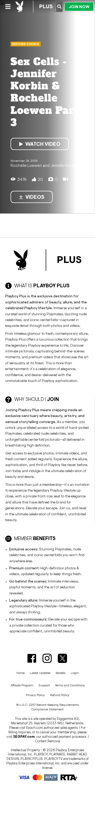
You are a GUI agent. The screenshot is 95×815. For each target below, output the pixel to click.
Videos (34, 197)
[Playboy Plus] (34, 6)
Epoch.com (34, 727)
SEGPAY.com (24, 736)
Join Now (79, 7)
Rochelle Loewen (26, 165)
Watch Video (42, 144)
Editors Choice (25, 44)
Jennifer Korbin (63, 165)
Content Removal (47, 741)
